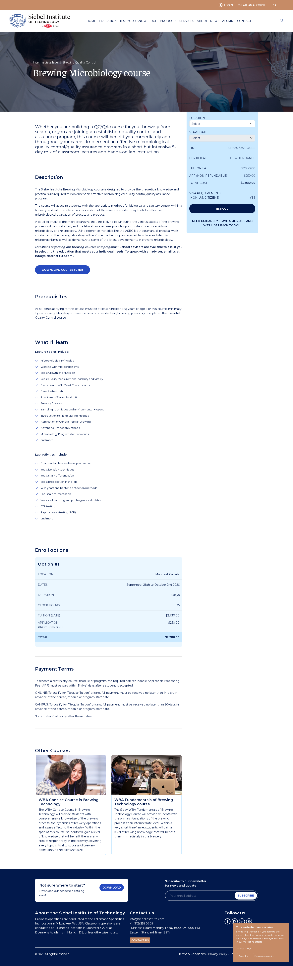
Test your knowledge (138, 21)
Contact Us (140, 940)
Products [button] (168, 21)
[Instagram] (235, 921)
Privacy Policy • (219, 954)
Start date (198, 132)
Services (186, 21)
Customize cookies (264, 956)
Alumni (228, 21)
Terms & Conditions (192, 954)
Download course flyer (62, 269)
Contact (244, 21)
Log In (228, 5)
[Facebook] (227, 921)
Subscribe (246, 895)
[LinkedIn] (242, 921)
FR (274, 5)
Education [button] (108, 21)
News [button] (214, 21)
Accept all (244, 956)
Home (91, 21)
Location (197, 118)
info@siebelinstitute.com (53, 256)
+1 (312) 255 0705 (141, 923)
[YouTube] (249, 921)
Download (111, 887)
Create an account (251, 5)
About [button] (202, 21)
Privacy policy (243, 948)
